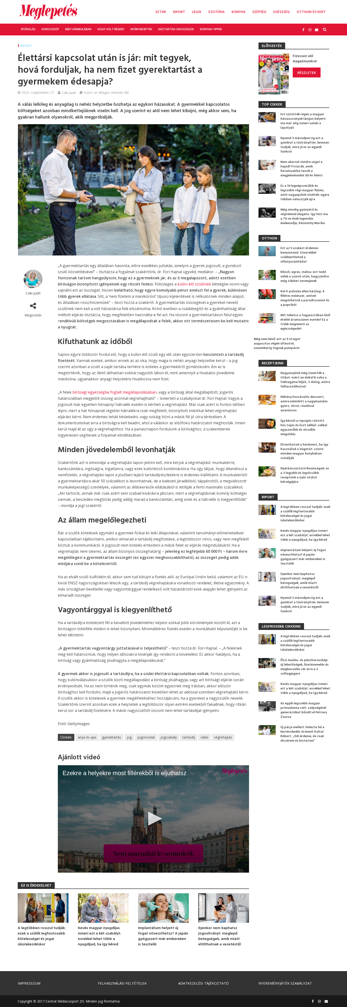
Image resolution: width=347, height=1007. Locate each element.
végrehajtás (223, 737)
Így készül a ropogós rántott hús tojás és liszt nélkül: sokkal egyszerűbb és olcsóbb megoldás (303, 428)
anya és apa (87, 737)
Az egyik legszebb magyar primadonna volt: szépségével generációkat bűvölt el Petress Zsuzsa (303, 710)
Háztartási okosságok (176, 29)
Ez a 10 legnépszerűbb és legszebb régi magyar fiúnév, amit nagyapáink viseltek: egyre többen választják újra (304, 193)
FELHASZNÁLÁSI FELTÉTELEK (122, 983)
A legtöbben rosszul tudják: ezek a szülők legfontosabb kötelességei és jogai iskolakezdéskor (42, 936)
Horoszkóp (50, 29)
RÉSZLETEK (306, 72)
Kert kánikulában (78, 29)
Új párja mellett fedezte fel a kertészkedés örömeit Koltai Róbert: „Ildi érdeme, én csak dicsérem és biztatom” (302, 734)
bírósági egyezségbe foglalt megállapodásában (114, 392)
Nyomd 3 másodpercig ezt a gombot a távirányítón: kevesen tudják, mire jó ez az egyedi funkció (304, 145)
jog (129, 737)
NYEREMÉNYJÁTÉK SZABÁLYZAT (285, 983)
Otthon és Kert (311, 11)
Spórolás (28, 29)
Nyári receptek (141, 29)
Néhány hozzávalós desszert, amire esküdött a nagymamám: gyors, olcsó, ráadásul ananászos (304, 404)
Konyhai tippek (211, 29)
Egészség (281, 11)
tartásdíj (188, 737)
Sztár (160, 11)
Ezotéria (216, 11)
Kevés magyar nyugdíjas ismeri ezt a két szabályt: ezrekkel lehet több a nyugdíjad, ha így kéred (99, 936)
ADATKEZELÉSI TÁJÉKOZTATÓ (203, 983)
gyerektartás (111, 737)
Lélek (196, 11)
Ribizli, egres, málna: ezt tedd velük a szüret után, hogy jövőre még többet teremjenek (304, 276)
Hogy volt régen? (110, 29)
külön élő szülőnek (194, 284)
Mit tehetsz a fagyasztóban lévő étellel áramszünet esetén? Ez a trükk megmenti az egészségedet (305, 322)
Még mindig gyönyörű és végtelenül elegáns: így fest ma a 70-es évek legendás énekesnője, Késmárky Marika (304, 216)
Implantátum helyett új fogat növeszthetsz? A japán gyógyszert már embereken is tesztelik (163, 936)
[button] (153, 818)
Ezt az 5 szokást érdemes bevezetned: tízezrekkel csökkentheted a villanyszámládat (299, 255)
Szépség (259, 11)
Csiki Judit (68, 92)
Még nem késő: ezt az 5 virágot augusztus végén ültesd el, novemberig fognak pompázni (277, 343)
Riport (179, 11)
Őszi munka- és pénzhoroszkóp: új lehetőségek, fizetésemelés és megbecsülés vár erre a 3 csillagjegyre (304, 667)
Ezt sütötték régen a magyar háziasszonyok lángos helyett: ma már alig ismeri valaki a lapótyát (303, 121)
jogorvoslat (146, 737)
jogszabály (169, 737)
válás (204, 737)
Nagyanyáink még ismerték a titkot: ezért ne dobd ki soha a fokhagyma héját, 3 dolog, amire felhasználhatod (305, 380)
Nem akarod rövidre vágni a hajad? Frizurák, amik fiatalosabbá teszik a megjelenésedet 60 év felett (301, 169)
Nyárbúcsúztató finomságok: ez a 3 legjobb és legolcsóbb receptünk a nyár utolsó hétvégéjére (304, 475)
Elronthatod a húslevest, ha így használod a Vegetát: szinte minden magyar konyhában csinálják (304, 451)
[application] (153, 819)
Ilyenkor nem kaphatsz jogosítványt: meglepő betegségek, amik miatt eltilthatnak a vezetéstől (219, 936)
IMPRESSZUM (29, 983)
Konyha (238, 11)
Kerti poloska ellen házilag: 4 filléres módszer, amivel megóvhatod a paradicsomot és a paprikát (304, 298)
